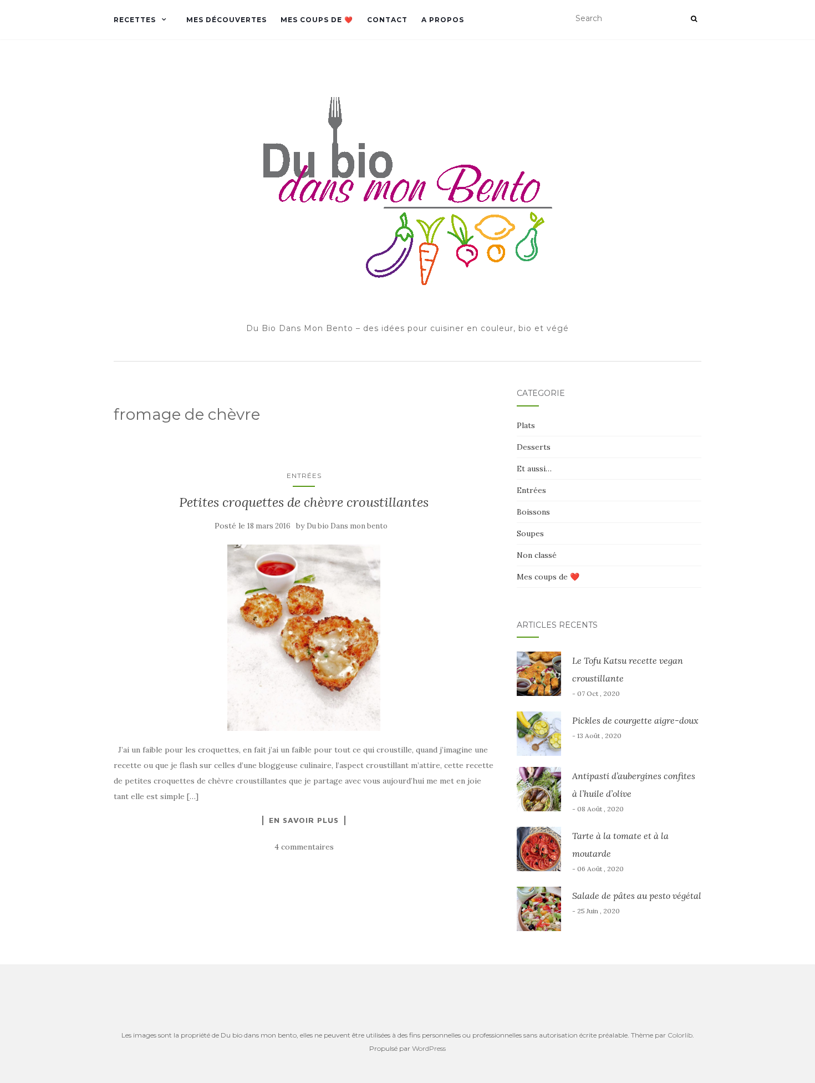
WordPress (429, 1048)
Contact (387, 20)
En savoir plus (304, 820)
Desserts (534, 447)
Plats (526, 425)
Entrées (304, 475)
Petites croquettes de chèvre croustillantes (304, 502)
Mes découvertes (226, 20)
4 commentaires (304, 847)
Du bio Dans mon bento (347, 526)
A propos (442, 20)
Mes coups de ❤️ (317, 20)
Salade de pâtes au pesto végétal (636, 895)
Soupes (530, 533)
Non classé (537, 555)
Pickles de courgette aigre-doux (635, 720)
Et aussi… (534, 469)
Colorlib (680, 1035)
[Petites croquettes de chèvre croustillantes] (304, 637)
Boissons (533, 512)
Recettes (135, 20)
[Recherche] (693, 19)
